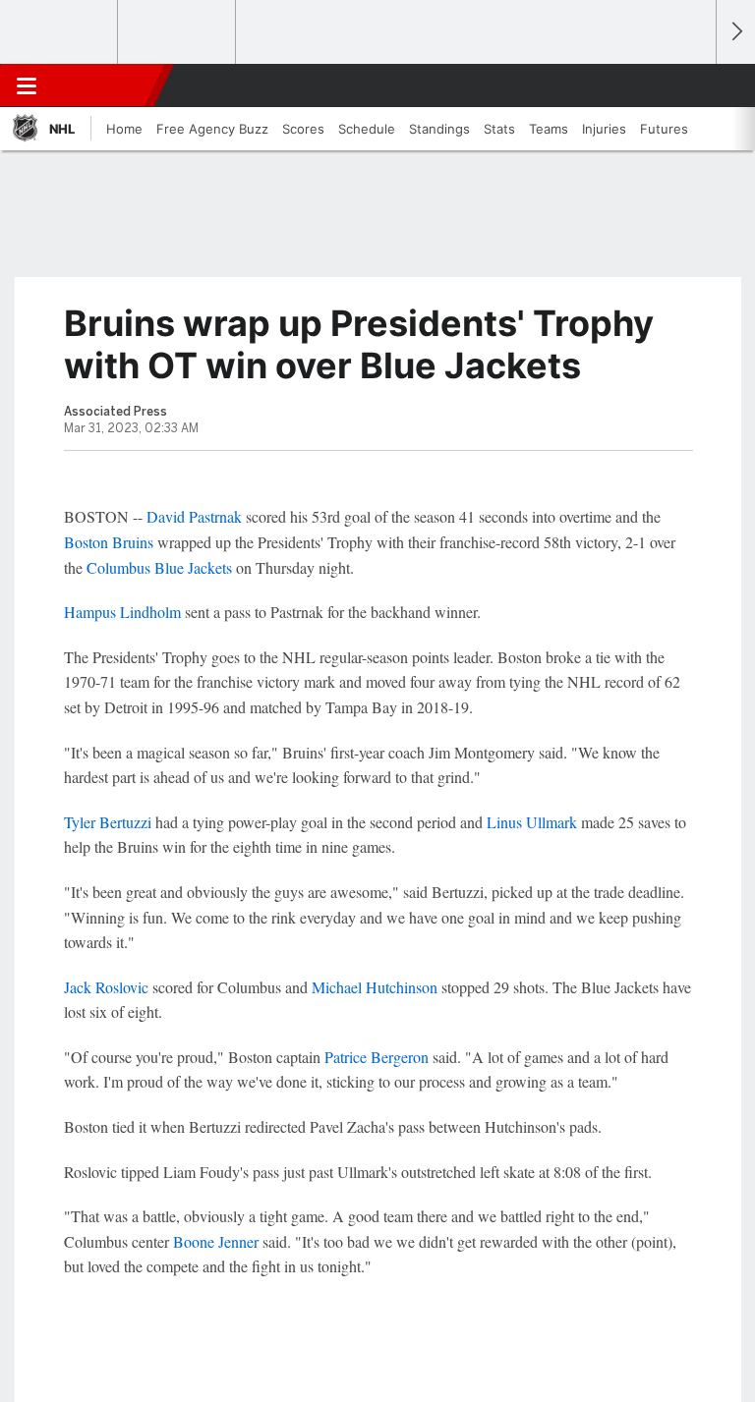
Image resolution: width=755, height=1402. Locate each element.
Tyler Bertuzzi (107, 822)
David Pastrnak (194, 516)
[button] (690, 85)
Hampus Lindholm (122, 611)
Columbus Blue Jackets (159, 567)
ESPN (105, 85)
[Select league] (60, 32)
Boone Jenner (216, 1241)
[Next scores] (735, 32)
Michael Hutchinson (374, 987)
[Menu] (26, 85)
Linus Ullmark (532, 822)
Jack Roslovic (106, 987)
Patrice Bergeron (376, 1056)
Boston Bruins (108, 542)
